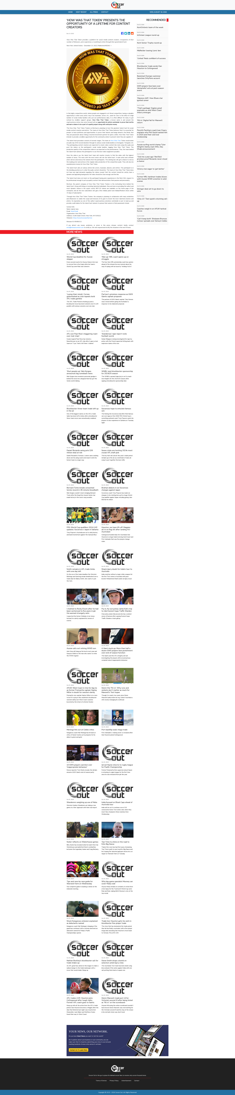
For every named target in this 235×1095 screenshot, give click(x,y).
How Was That (116, 141)
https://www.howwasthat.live (82, 218)
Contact (136, 1081)
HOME (70, 12)
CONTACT (104, 12)
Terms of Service (101, 1081)
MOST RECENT (81, 12)
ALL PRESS (94, 12)
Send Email (74, 211)
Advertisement (126, 1081)
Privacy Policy (114, 1081)
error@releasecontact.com (75, 227)
